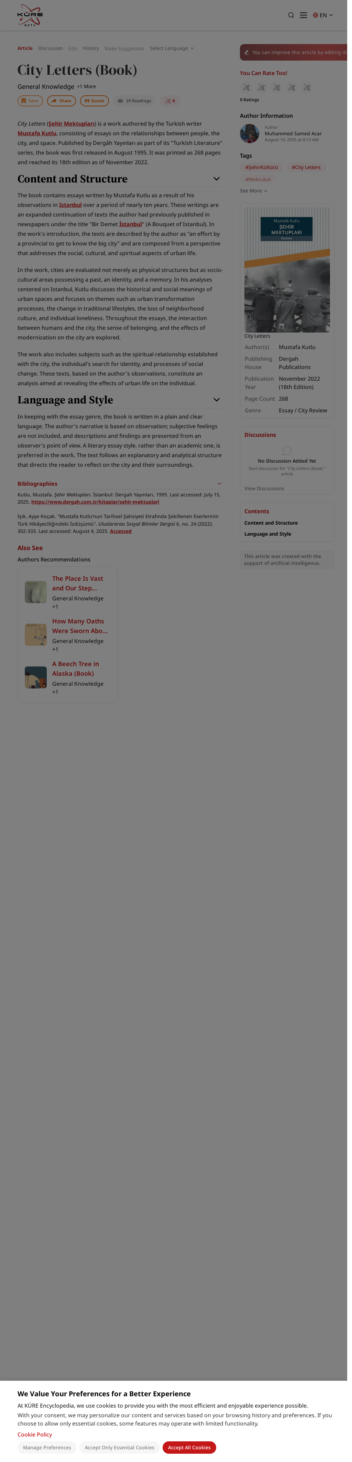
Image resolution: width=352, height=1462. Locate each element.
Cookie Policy (35, 1434)
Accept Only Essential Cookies (119, 1447)
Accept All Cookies (189, 1447)
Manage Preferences (47, 1447)
